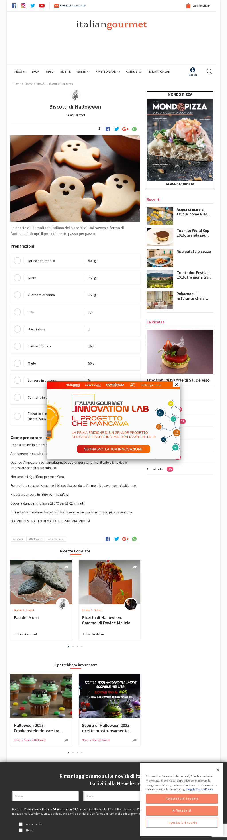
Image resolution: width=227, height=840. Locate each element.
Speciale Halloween (35, 740)
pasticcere (167, 457)
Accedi (193, 74)
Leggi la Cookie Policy (199, 789)
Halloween (36, 539)
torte (163, 469)
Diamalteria (57, 539)
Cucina (164, 433)
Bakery (164, 445)
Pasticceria (168, 409)
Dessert (30, 610)
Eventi (82, 71)
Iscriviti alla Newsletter (73, 5)
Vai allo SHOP (201, 6)
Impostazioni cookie (182, 822)
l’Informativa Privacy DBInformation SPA (51, 809)
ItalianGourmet (75, 115)
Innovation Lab (159, 71)
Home (17, 83)
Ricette (29, 83)
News (18, 71)
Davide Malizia (95, 634)
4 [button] (82, 646)
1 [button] (69, 646)
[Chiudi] (218, 770)
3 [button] (77, 646)
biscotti (41, 83)
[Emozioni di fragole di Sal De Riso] (180, 352)
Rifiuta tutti (181, 810)
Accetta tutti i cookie (182, 799)
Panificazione (169, 421)
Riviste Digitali (106, 71)
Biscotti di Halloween (61, 83)
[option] (41, 600)
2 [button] (73, 646)
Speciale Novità (101, 740)
